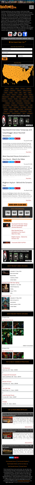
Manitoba (16, 111)
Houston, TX (9, 403)
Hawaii (16, 92)
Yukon (24, 113)
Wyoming (6, 109)
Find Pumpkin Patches (12, 463)
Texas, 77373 (13, 291)
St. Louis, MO (9, 397)
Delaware (19, 90)
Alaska (12, 88)
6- (2, 399)
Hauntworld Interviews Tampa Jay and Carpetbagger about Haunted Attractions (17, 133)
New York (12, 100)
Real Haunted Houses (13, 466)
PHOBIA (4, 402)
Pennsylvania (20, 102)
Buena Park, (13, 275)
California (28, 88)
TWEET (12, 138)
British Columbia (6, 113)
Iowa (4, 94)
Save (17, 457)
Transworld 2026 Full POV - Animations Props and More (19, 243)
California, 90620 (14, 277)
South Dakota (14, 105)
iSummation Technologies (24, 480)
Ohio (32, 100)
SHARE (6, 138)
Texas (27, 105)
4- (2, 386)
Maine (25, 94)
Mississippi (25, 96)
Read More (28, 152)
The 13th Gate (6, 388)
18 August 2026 (5, 348)
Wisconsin (30, 107)
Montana (4, 98)
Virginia (10, 107)
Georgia (10, 92)
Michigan (13, 96)
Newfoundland (13, 109)
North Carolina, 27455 (15, 304)
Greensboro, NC (10, 383)
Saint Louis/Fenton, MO (11, 376)
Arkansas (23, 88)
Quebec (5, 111)
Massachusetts (5, 96)
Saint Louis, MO (10, 370)
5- (2, 393)
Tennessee (21, 105)
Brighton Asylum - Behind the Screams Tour (19, 237)
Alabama (6, 88)
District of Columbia (27, 90)
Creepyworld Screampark (9, 374)
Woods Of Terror (6, 296)
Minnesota (19, 96)
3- (2, 379)
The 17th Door (6, 269)
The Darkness (6, 368)
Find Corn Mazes (23, 463)
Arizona (17, 88)
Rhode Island (27, 102)
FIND (4, 58)
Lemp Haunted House (8, 395)
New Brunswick (28, 109)
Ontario (10, 111)
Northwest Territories (16, 113)
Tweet (12, 457)
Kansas (8, 94)
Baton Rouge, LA (10, 390)
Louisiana (20, 94)
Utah (31, 105)
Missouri (31, 96)
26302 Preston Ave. (14, 286)
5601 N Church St (14, 300)
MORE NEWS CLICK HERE (17, 204)
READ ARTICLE (28, 427)
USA (11, 293)
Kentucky (14, 94)
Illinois (25, 92)
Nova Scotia (20, 109)
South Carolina (6, 105)
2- (2, 372)
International (29, 113)
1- (2, 366)
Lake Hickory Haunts (7, 320)
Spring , (12, 289)
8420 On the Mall (14, 273)
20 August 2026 (5, 317)
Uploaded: (15, 271)
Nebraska (10, 98)
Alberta (29, 111)
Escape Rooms (23, 466)
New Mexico (4, 100)
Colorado (6, 90)
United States (13, 279)
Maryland (30, 94)
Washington (16, 107)
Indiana (29, 92)
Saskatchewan (23, 111)
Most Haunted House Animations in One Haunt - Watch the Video (19, 232)
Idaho (20, 92)
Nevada (15, 98)
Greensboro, (13, 302)
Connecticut (12, 90)
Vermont (5, 107)
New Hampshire (22, 98)
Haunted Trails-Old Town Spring (10, 282)
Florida (5, 92)
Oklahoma (7, 102)
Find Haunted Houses (11, 461)
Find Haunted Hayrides (22, 461)
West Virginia (23, 107)
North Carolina (18, 100)
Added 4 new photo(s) (28, 345)
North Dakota (26, 100)
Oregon (13, 102)
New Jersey (30, 98)
